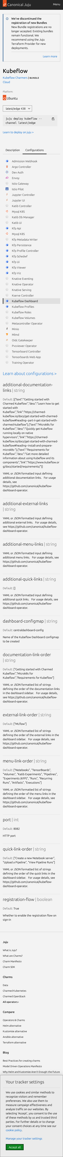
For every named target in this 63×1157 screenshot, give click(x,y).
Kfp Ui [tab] (15, 261)
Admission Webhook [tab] (24, 161)
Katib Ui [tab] (16, 222)
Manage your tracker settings (24, 1138)
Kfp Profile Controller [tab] (25, 250)
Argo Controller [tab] (21, 166)
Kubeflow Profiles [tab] (22, 306)
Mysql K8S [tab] (18, 211)
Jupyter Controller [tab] (23, 194)
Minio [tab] (15, 329)
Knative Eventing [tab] (22, 278)
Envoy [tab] (15, 178)
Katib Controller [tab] (21, 206)
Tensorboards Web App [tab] (26, 357)
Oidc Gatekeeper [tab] (22, 340)
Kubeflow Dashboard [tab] (24, 301)
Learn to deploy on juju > (18, 132)
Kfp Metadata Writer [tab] (24, 239)
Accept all (15, 1147)
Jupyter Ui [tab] (18, 200)
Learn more (50, 56)
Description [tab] (13, 150)
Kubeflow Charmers (15, 77)
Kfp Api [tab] (16, 228)
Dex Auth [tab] (17, 172)
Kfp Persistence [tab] (21, 245)
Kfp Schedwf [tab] (19, 256)
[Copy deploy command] (53, 118)
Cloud (6, 82)
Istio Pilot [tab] (17, 189)
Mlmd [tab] (15, 334)
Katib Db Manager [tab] (22, 217)
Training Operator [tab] (22, 362)
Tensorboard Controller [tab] (26, 351)
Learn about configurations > (30, 373)
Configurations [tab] (34, 150)
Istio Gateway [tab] (20, 183)
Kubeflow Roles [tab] (21, 312)
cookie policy (14, 1130)
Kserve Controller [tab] (22, 295)
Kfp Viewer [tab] (18, 267)
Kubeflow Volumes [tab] (23, 317)
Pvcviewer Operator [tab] (24, 345)
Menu (56, 4)
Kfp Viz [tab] (16, 273)
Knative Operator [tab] (22, 284)
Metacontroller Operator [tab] (27, 323)
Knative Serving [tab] (21, 289)
